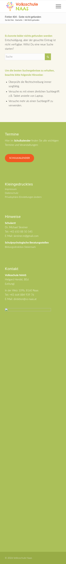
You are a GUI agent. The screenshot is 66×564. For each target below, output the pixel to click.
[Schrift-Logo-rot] (27, 6)
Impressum (11, 189)
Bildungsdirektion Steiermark (20, 247)
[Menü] (57, 6)
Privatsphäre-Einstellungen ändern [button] (23, 197)
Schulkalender (19, 158)
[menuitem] (57, 6)
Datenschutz (11, 193)
